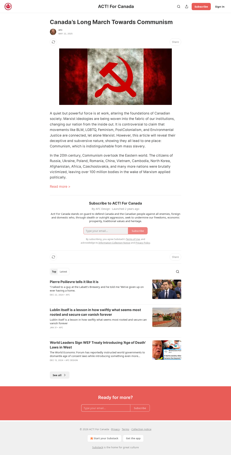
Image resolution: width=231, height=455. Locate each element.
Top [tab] (54, 271)
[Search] (178, 6)
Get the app (133, 438)
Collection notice (141, 429)
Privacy (115, 429)
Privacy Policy (143, 242)
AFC (60, 30)
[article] (115, 290)
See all (57, 375)
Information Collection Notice (114, 242)
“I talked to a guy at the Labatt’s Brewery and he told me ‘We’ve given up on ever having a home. (97, 288)
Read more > (60, 186)
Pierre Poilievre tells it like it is (74, 282)
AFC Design (72, 360)
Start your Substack (106, 438)
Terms (125, 429)
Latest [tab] (63, 271)
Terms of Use (133, 239)
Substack (97, 447)
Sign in (220, 6)
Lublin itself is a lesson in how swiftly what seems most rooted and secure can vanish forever (95, 312)
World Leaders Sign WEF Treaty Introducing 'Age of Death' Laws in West (98, 345)
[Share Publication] (186, 6)
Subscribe (201, 6)
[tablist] (59, 271)
